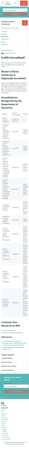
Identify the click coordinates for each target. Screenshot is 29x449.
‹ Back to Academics (9, 330)
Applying (4, 34)
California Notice (6, 437)
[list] (14, 31)
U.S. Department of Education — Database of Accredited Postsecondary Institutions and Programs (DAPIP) (14, 343)
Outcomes (4, 44)
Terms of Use (5, 433)
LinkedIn (4, 431)
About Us (3, 410)
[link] (14, 31)
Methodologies (5, 419)
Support (3, 416)
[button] (25, 23)
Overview (4, 31)
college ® (8, 3)
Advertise (3, 421)
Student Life (5, 39)
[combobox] (15, 3)
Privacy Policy (5, 435)
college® (4, 406)
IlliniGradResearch (18, 347)
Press (2, 412)
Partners (3, 423)
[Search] (15, 3)
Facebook (4, 429)
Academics (4, 37)
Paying (3, 42)
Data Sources (4, 417)
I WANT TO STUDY (8, 383)
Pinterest (4, 427)
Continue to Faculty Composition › (13, 333)
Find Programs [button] (24, 3)
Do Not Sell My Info (6, 439)
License (9, 349)
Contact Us (4, 414)
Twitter (3, 425)
